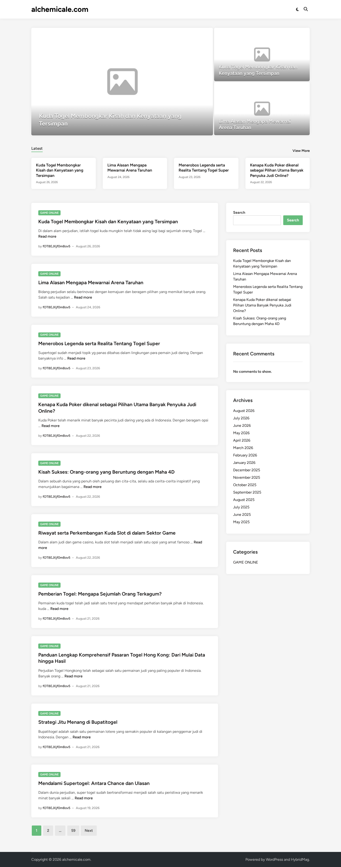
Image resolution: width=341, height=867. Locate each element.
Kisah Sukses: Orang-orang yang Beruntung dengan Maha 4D (106, 472)
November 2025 (246, 477)
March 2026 (243, 448)
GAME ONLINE (49, 212)
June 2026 (242, 425)
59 (73, 830)
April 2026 (241, 440)
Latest (37, 148)
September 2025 (247, 492)
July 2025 (241, 507)
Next (89, 830)
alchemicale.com (59, 9)
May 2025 (241, 522)
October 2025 (244, 485)
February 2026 (245, 455)
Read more (47, 236)
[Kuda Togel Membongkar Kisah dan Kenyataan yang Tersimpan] (122, 81)
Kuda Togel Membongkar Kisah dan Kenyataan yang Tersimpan (59, 170)
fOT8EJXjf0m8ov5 (56, 246)
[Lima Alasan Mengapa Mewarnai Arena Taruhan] (262, 108)
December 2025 (246, 470)
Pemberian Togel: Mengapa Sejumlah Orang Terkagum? (100, 594)
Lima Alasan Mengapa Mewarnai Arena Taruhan (90, 282)
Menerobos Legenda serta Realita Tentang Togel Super (99, 343)
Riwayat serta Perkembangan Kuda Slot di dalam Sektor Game (107, 533)
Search (239, 212)
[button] (191, 33)
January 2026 (244, 462)
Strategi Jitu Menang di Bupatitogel (77, 722)
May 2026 (241, 433)
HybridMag (300, 859)
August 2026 (243, 410)
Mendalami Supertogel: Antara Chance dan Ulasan (94, 783)
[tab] (37, 147)
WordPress (274, 859)
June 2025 (242, 514)
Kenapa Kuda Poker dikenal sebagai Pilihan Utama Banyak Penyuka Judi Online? (276, 170)
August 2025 (243, 499)
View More (301, 151)
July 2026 (241, 418)
